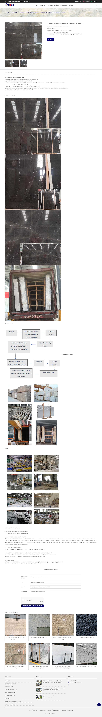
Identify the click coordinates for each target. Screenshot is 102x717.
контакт (71, 5)
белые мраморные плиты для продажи (86, 666)
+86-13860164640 (26, 1)
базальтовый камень (10, 695)
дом (37, 5)
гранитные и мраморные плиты (29, 12)
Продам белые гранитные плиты (39, 637)
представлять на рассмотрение (32, 605)
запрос (50, 39)
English (79, 1)
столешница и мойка (10, 692)
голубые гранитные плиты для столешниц (86, 638)
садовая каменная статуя (11, 689)
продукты (42, 5)
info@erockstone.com (13, 1)
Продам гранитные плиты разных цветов (15, 667)
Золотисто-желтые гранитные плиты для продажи (62, 638)
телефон (23, 587)
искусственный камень (11, 704)
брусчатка (7, 681)
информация (64, 5)
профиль (56, 5)
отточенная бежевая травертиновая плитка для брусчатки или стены (15, 638)
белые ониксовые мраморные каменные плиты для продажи (63, 667)
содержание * (24, 591)
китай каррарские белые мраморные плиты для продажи (39, 667)
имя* (22, 582)
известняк (7, 698)
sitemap (70, 710)
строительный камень (10, 684)
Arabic (95, 1)
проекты (50, 5)
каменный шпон (9, 686)
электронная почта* (24, 577)
